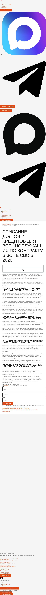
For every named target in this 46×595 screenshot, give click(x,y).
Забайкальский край (5, 565)
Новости (4, 211)
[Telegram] (24, 104)
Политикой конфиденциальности (19, 407)
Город (3, 397)
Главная (4, 224)
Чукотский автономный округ (7, 563)
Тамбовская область (5, 573)
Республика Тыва (4, 559)
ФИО (3, 386)
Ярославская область (5, 568)
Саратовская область (5, 562)
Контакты (4, 212)
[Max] (24, 54)
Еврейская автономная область (7, 566)
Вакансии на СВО (6, 210)
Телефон (4, 392)
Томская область (4, 570)
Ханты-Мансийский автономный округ (9, 558)
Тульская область (4, 569)
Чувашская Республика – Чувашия (8, 560)
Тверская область (4, 572)
